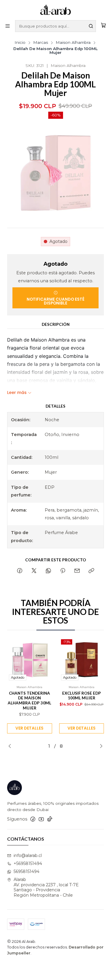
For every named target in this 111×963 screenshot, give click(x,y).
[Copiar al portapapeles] (91, 571)
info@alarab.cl (28, 855)
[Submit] (91, 26)
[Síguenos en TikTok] (50, 819)
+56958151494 (28, 863)
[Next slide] (99, 746)
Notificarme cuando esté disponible (55, 301)
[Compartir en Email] (77, 571)
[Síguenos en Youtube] (41, 819)
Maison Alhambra (73, 43)
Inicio (20, 43)
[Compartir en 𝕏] (34, 571)
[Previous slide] (11, 746)
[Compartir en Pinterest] (63, 571)
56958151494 (26, 871)
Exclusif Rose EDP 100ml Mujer (81, 696)
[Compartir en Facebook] (20, 571)
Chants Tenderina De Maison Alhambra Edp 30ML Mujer (29, 700)
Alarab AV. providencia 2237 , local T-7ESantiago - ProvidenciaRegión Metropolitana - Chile (46, 887)
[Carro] (103, 26)
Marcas (40, 43)
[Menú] (8, 26)
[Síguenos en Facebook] (33, 819)
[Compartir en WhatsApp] (48, 571)
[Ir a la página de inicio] (55, 9)
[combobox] (55, 26)
